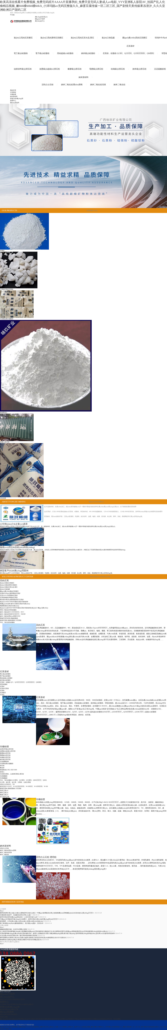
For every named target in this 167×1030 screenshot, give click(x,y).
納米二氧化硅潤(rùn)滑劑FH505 (10, 616)
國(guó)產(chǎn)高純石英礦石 (9, 591)
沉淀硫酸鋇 (3, 776)
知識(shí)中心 (106, 1019)
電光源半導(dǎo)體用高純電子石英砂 (12, 599)
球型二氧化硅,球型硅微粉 (8, 610)
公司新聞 (3, 1004)
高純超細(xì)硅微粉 (6, 678)
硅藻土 (2, 772)
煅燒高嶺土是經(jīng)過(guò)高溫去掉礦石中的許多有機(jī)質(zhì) (21, 939)
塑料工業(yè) (4, 792)
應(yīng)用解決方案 (12, 1009)
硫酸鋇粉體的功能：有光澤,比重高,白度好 (13, 929)
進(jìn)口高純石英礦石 (7, 583)
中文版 (12, 15)
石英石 (2, 695)
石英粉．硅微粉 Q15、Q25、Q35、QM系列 (20, 682)
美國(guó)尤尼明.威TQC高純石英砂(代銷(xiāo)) (15, 604)
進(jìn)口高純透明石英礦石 (8, 585)
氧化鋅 (2, 768)
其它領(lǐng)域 (4, 797)
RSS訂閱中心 (88, 1019)
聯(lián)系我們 (14, 103)
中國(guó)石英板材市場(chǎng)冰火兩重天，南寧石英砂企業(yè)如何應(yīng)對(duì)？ (29, 919)
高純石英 (13, 90)
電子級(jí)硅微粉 (5, 676)
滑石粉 (2, 765)
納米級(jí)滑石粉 (5, 759)
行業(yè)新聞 (10, 1004)
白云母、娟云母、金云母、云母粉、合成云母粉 (15, 782)
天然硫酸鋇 (3, 778)
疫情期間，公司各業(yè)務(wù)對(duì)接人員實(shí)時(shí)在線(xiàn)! (22, 921)
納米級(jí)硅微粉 (5, 680)
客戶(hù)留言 (13, 1014)
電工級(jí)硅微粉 (5, 674)
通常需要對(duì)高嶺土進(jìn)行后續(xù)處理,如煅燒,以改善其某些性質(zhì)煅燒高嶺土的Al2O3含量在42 (33, 937)
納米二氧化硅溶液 (6, 852)
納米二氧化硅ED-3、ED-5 (12, 612)
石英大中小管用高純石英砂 (9, 595)
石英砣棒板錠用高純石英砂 (9, 597)
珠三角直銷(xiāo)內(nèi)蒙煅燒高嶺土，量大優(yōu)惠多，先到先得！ (22, 923)
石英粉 (2, 690)
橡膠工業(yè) (4, 795)
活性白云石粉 (4, 848)
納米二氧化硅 (4, 854)
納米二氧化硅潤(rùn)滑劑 (8, 850)
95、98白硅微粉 (115, 1019)
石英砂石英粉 (4, 688)
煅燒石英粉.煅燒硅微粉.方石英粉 (10, 788)
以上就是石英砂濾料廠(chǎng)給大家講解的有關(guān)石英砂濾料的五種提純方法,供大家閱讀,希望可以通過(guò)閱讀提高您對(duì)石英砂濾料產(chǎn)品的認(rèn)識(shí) (54, 931)
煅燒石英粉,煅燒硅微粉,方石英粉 (10, 620)
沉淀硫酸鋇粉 (4, 761)
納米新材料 (13, 96)
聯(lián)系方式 (4, 1014)
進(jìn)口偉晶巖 (5, 589)
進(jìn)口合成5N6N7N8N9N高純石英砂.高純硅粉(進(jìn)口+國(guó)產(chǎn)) (24, 608)
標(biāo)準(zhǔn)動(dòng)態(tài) (23, 1004)
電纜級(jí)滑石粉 (5, 755)
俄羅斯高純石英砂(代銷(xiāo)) (9, 606)
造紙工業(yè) (4, 790)
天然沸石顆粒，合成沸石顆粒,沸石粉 (12, 774)
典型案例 (3, 1009)
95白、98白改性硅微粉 (7, 622)
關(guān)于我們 (40, 19)
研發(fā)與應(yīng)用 (16, 98)
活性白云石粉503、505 (7, 784)
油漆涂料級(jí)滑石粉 (6, 749)
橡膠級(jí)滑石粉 (5, 753)
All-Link (4, 1016)
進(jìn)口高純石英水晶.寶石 (8, 587)
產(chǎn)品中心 (40, 21)
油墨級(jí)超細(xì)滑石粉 (8, 751)
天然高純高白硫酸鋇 (6, 763)
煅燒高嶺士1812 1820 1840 (8, 770)
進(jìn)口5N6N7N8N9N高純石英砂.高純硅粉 (14, 601)
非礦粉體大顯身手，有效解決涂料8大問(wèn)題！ (16, 915)
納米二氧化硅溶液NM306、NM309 (12, 614)
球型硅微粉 (3, 684)
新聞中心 (13, 100)
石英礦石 (3, 692)
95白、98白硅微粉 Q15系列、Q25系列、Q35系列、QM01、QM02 (23, 780)
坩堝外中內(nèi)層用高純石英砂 (10, 593)
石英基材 (13, 92)
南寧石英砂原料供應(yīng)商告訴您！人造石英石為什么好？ (19, 917)
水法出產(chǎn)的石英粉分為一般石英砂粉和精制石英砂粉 (18, 935)
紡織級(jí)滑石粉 (5, 757)
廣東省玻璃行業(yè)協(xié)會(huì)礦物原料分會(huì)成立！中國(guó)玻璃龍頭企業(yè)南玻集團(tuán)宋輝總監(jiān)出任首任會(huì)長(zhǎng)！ (47, 913)
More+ (2, 911)
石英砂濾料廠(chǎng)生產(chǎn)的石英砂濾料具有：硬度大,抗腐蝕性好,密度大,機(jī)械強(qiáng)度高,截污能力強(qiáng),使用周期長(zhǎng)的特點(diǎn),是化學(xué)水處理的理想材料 (57, 933)
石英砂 (2, 686)
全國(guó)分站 (97, 1019)
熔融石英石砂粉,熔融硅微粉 (9, 618)
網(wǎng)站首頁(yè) (41, 17)
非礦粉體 (13, 94)
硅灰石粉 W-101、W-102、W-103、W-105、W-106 (24, 786)
